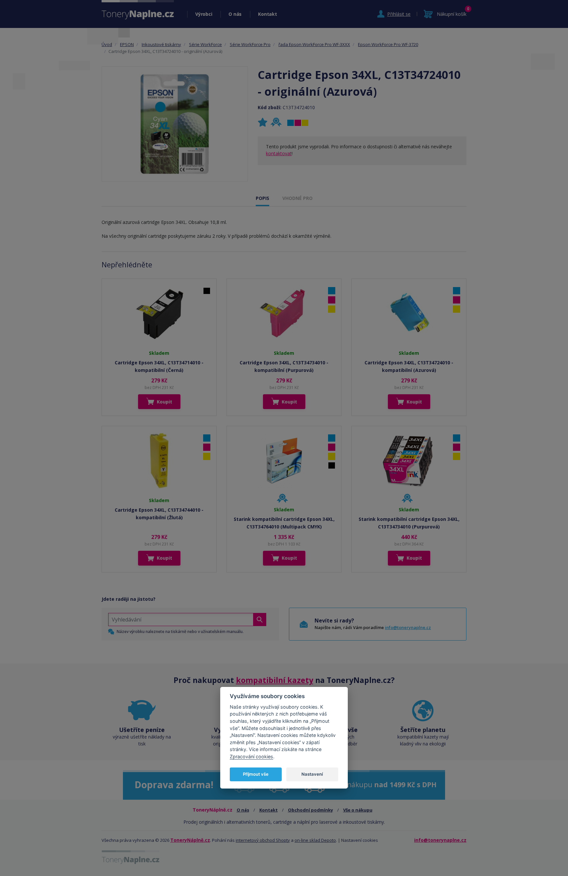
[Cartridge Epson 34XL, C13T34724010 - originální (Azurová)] (175, 124)
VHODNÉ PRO (297, 198)
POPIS (262, 198)
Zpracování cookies (251, 756)
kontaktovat (279, 153)
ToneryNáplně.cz (190, 840)
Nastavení (312, 773)
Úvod (107, 44)
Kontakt (267, 14)
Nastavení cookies (359, 840)
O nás (235, 14)
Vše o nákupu (357, 810)
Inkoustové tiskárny (161, 44)
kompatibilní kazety (274, 680)
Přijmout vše (256, 773)
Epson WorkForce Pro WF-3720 (388, 44)
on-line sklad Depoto (315, 840)
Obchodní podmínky (310, 810)
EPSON (127, 44)
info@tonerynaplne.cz (408, 627)
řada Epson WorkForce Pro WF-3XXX (314, 44)
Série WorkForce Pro (250, 44)
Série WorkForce (205, 44)
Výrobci (203, 14)
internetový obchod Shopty (263, 840)
